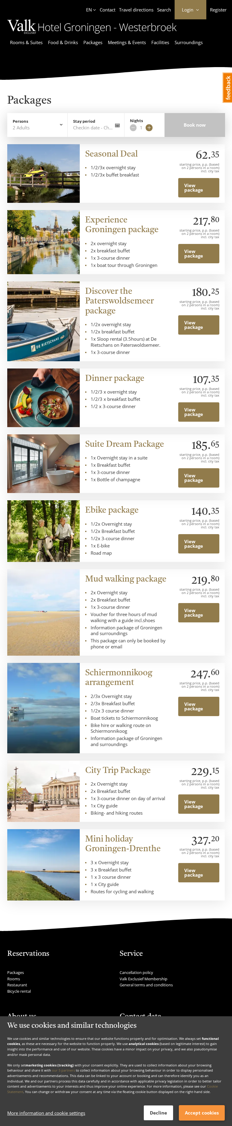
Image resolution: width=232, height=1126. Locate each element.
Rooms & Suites (26, 42)
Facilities (160, 42)
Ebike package (112, 510)
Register (218, 10)
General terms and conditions (146, 985)
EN (89, 10)
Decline (158, 1113)
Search (164, 10)
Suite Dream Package (124, 444)
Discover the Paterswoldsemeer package (119, 301)
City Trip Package (118, 771)
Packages (92, 42)
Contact (107, 10)
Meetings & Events (127, 42)
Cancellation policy (136, 972)
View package (193, 187)
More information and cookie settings (46, 1113)
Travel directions (136, 10)
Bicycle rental (19, 991)
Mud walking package (125, 579)
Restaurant (17, 985)
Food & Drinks (63, 42)
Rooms (13, 979)
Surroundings (189, 42)
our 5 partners (63, 1070)
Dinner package (114, 379)
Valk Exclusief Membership (143, 979)
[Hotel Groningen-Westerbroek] (92, 35)
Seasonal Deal (111, 154)
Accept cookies (202, 1113)
